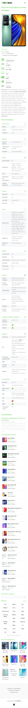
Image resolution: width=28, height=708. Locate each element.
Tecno (14, 608)
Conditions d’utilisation (14, 690)
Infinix (14, 632)
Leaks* (22, 628)
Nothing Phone (5, 622)
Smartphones (10, 53)
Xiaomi (14, 435)
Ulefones (5, 608)
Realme (14, 615)
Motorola (22, 621)
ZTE (5, 604)
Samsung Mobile (5, 615)
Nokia (14, 621)
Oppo (14, 618)
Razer (22, 615)
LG (22, 625)
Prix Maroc (18, 701)
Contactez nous (14, 692)
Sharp (22, 611)
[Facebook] (14, 705)
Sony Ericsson (5, 611)
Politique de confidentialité (14, 688)
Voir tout (25, 601)
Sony (14, 611)
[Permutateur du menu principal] (24, 2)
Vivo (23, 604)
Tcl (22, 608)
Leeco (14, 628)
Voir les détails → (12, 441)
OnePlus (23, 618)
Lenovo (5, 628)
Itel (5, 632)
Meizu (14, 625)
